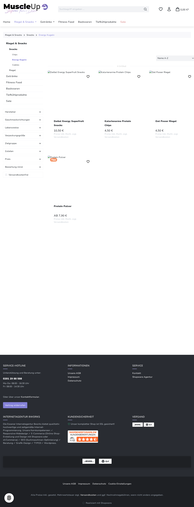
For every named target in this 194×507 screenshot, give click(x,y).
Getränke (12, 76)
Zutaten (9, 151)
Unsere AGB (74, 373)
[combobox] (100, 9)
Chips (14, 54)
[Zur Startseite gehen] (25, 8)
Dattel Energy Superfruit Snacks (69, 123)
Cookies (15, 65)
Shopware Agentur (142, 377)
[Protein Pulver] (71, 181)
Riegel (12, 70)
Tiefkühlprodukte (16, 95)
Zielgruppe (11, 143)
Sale (9, 101)
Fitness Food (14, 82)
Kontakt (136, 373)
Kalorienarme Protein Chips (118, 123)
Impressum (74, 377)
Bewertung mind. (14, 166)
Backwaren (13, 88)
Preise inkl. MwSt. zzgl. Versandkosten (65, 135)
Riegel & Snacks (16, 43)
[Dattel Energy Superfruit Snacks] (71, 96)
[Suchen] (145, 9)
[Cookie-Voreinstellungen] (9, 497)
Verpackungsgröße (15, 135)
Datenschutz (74, 380)
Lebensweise (12, 127)
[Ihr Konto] (169, 9)
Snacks (13, 49)
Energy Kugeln (19, 60)
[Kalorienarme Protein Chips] (122, 96)
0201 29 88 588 (12, 378)
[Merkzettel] (161, 9)
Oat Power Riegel (166, 121)
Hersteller (10, 111)
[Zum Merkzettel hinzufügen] (88, 76)
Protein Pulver (62, 206)
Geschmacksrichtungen (17, 119)
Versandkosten (88, 495)
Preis (7, 159)
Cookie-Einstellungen (119, 483)
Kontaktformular (30, 396)
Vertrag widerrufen (15, 405)
